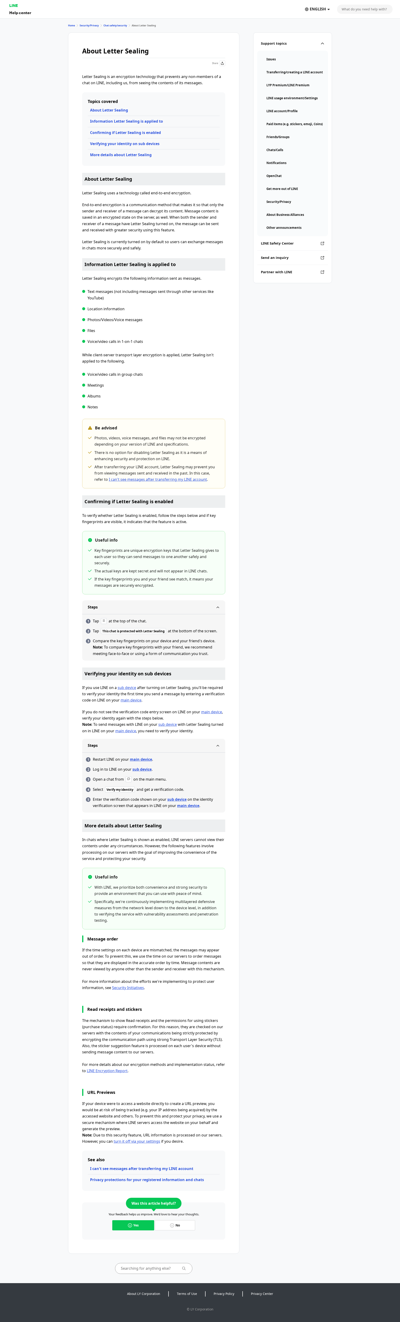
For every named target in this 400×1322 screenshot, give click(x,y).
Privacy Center (262, 1293)
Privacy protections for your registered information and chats (147, 1179)
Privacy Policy (224, 1293)
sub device (127, 687)
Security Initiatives (128, 987)
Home (71, 25)
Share (215, 63)
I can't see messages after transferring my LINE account (158, 479)
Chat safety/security (115, 25)
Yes (136, 1225)
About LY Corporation (143, 1293)
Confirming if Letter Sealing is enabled (125, 132)
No (177, 1225)
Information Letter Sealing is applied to (126, 121)
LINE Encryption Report (107, 1070)
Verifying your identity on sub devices (124, 143)
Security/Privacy (89, 25)
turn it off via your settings (137, 1141)
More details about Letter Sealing (121, 154)
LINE (13, 5)
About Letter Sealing (109, 110)
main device (131, 700)
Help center (20, 12)
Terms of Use (187, 1293)
